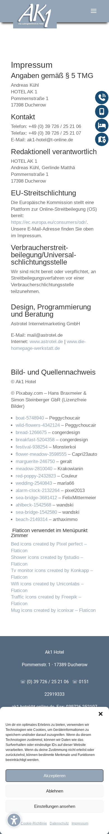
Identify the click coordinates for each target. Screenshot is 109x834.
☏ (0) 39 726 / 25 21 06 (45, 681)
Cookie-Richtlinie (34, 823)
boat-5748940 (30, 418)
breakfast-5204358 (35, 439)
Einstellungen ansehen (54, 806)
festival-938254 (32, 447)
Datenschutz (59, 823)
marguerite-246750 (35, 461)
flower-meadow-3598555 (41, 454)
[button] (14, 820)
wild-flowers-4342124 (38, 425)
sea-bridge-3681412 (36, 497)
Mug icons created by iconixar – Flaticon (53, 610)
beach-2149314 (32, 519)
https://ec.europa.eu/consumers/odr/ (49, 222)
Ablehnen (54, 791)
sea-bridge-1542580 (36, 512)
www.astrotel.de (46, 341)
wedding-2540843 (34, 483)
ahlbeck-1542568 (33, 505)
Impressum (80, 823)
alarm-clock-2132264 (38, 490)
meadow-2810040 (34, 468)
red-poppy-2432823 (36, 476)
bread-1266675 (31, 432)
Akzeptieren (54, 775)
